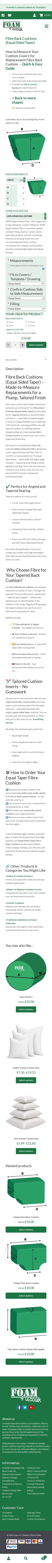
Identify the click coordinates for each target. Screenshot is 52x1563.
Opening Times (34, 1512)
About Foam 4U (9, 1471)
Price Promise (33, 1516)
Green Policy (8, 1516)
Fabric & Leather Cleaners (20, 876)
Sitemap (26, 1535)
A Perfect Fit (33, 1477)
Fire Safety (7, 1512)
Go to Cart (7, 1496)
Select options (26, 1080)
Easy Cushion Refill (10, 1519)
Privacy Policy (35, 1535)
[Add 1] (22, 345)
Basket (40, 1556)
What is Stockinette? (36, 1474)
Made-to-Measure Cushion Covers (24, 889)
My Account (7, 1493)
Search (26, 1558)
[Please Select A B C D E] (26, 298)
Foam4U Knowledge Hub (13, 1468)
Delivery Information (11, 1474)
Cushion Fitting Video (11, 1490)
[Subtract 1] (8, 345)
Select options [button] (26, 1009)
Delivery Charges (10, 1477)
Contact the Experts (36, 1519)
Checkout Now (33, 1468)
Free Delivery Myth (36, 1493)
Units (10, 180)
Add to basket (36, 345)
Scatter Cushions (15, 903)
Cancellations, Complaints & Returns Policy (12, 1483)
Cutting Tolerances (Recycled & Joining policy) (35, 1487)
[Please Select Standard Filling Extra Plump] (26, 308)
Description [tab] (11, 359)
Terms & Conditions (36, 1480)
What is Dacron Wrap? (37, 1471)
